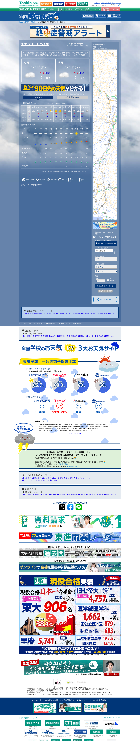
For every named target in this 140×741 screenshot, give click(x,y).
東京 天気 (69, 478)
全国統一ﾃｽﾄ (97, 3)
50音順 (112, 280)
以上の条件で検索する (105, 286)
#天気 (61, 464)
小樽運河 (61, 313)
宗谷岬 (77, 313)
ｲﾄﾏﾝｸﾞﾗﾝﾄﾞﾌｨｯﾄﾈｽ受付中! (31, 738)
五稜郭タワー (50, 313)
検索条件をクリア (105, 291)
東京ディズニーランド (84, 478)
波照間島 (99, 336)
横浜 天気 (37, 478)
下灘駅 (45, 336)
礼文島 (112, 313)
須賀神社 (62, 336)
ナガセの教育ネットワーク (28, 718)
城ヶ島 (53, 336)
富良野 (94, 313)
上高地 (54, 480)
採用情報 (108, 3)
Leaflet (106, 219)
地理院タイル (113, 219)
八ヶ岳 (90, 336)
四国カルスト (111, 336)
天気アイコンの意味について (32, 185)
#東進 (66, 464)
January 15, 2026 (72, 466)
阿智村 (82, 336)
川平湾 (37, 336)
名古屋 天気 (58, 478)
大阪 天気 (27, 478)
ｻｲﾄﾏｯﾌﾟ (114, 3)
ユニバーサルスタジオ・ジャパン (36, 480)
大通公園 (86, 313)
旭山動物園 (38, 313)
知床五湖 (103, 313)
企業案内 (103, 3)
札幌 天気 (47, 478)
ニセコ (69, 313)
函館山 (28, 313)
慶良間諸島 (73, 336)
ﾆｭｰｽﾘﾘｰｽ (118, 3)
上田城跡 (28, 336)
